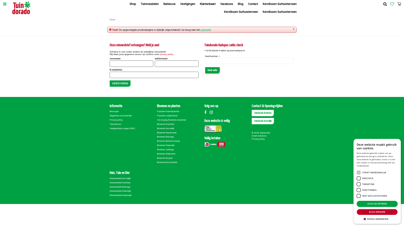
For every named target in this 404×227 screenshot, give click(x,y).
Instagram (212, 112)
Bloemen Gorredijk (165, 128)
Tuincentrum (115, 124)
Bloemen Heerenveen (167, 132)
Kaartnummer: (212, 56)
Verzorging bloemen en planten (171, 120)
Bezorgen (114, 111)
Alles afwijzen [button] (377, 212)
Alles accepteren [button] (377, 203)
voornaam (115, 58)
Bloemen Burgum (165, 158)
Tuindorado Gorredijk (263, 121)
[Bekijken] (399, 4)
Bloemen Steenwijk (166, 145)
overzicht (206, 29)
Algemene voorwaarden (121, 115)
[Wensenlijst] (392, 4)
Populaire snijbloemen (167, 115)
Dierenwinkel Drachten (120, 182)
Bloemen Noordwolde (167, 162)
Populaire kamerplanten (168, 111)
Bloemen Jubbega (165, 149)
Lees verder (375, 165)
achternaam (161, 58)
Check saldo (212, 70)
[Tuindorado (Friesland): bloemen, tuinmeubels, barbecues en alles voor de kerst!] (21, 8)
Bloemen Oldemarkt (166, 153)
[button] (377, 219)
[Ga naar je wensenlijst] (392, 4)
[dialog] (377, 181)
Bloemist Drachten (165, 124)
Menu (4, 4)
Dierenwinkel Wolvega (120, 187)
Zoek (385, 4)
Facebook (206, 112)
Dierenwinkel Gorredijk (120, 178)
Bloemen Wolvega (165, 136)
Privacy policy (116, 120)
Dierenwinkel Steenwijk (120, 191)
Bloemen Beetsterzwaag (168, 141)
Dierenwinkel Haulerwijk (121, 195)
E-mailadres (116, 69)
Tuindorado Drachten (262, 113)
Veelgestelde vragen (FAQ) (122, 128)
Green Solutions (259, 135)
